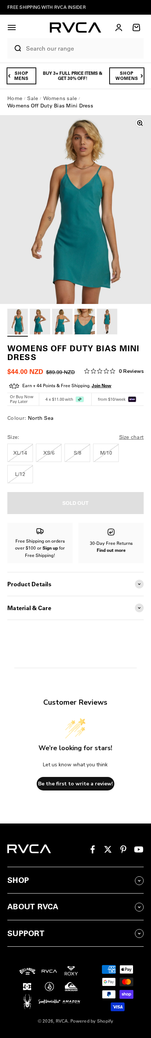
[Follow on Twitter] (108, 849)
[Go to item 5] (107, 323)
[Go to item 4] (84, 323)
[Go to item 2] (40, 323)
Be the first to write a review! (75, 783)
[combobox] (83, 48)
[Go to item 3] (62, 323)
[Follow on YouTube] (139, 849)
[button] (12, 27)
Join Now (101, 385)
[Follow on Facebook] (92, 849)
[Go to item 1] (17, 323)
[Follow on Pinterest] (123, 849)
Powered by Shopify (92, 1021)
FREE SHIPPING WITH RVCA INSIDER (46, 7)
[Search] (14, 48)
